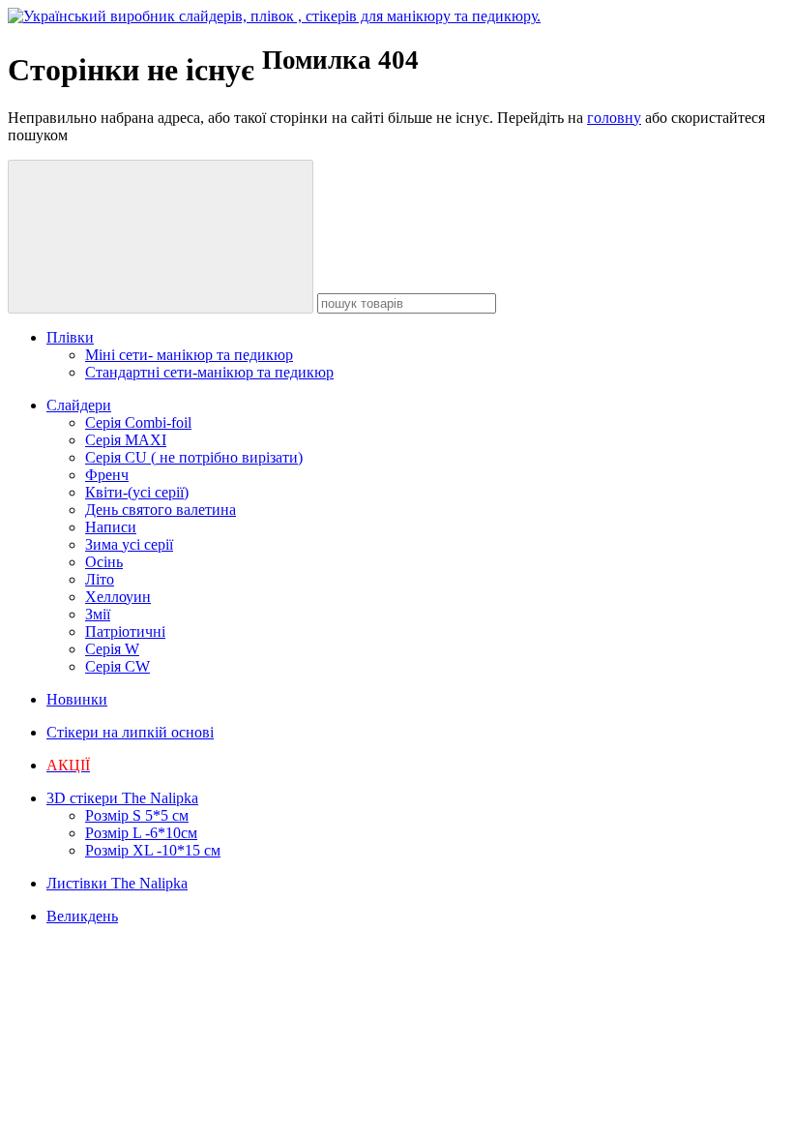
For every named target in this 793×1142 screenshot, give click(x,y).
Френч (107, 474)
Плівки (70, 337)
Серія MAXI (125, 440)
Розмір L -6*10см (141, 833)
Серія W (112, 649)
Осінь (104, 562)
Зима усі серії (129, 544)
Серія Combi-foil (138, 422)
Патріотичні (125, 631)
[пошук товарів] (160, 237)
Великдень (82, 916)
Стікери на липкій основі (130, 732)
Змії (97, 614)
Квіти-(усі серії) (137, 492)
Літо (99, 579)
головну (614, 117)
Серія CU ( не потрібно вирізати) (194, 457)
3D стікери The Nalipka (122, 798)
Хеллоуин (118, 596)
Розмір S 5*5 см (137, 815)
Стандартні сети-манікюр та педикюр (209, 372)
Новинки (76, 699)
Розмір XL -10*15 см (152, 850)
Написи (110, 527)
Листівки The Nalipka (117, 883)
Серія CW (117, 666)
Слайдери (78, 405)
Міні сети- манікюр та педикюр (189, 354)
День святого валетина (160, 509)
